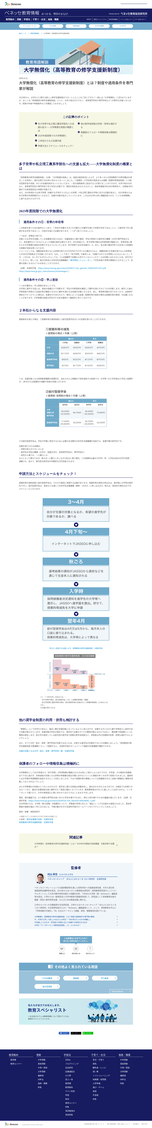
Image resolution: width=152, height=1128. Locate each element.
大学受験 (41, 1072)
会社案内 (136, 1124)
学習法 (27, 19)
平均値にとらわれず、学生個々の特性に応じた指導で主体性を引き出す (60, 922)
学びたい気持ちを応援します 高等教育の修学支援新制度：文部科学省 (76, 648)
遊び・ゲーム (98, 1087)
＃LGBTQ (122, 26)
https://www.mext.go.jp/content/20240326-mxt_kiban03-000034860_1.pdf (61, 800)
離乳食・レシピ (99, 1068)
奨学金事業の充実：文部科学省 (40, 819)
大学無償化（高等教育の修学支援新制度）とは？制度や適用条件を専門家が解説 (64, 916)
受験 (19, 19)
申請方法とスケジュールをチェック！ (56, 145)
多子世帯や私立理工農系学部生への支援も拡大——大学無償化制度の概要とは (56, 127)
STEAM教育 (47, 978)
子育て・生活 (39, 19)
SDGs (67, 1060)
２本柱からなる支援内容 (49, 140)
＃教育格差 (76, 26)
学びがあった (76, 953)
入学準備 (96, 1083)
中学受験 (41, 1060)
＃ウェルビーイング (29, 26)
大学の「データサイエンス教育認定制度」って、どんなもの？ (57, 925)
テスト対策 (70, 1091)
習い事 (95, 1072)
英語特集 (69, 1115)
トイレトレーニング (101, 1076)
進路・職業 (53, 19)
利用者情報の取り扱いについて (94, 1124)
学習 (67, 1095)
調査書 (76, 978)
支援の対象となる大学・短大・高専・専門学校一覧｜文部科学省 (46, 750)
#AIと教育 (53, 26)
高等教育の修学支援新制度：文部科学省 (36, 822)
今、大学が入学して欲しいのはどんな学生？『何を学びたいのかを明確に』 (62, 919)
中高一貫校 (42, 1068)
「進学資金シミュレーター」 (80, 260)
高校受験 (41, 1064)
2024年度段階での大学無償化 (52, 135)
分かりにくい (90, 953)
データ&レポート (140, 19)
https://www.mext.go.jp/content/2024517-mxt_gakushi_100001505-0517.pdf (72, 268)
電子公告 (144, 1124)
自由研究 (69, 1068)
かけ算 (68, 1076)
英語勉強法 (70, 1111)
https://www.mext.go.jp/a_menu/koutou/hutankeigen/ (43, 271)
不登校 (95, 1095)
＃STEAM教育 (99, 26)
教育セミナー (16, 1064)
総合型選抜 (47, 986)
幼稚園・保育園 (99, 1079)
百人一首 (69, 1079)
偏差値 (41, 1076)
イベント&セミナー (126, 19)
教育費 (13, 1060)
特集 (40, 1087)
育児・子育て (98, 1060)
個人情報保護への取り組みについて (118, 1124)
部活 (67, 1099)
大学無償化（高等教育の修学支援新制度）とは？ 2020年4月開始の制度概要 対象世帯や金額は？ (74, 845)
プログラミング (72, 1064)
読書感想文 (70, 1072)
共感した (62, 953)
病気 (95, 1064)
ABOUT (89, 19)
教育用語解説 (113, 19)
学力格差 (105, 978)
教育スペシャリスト (100, 19)
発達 (95, 1091)
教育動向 (10, 19)
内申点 (41, 1079)
